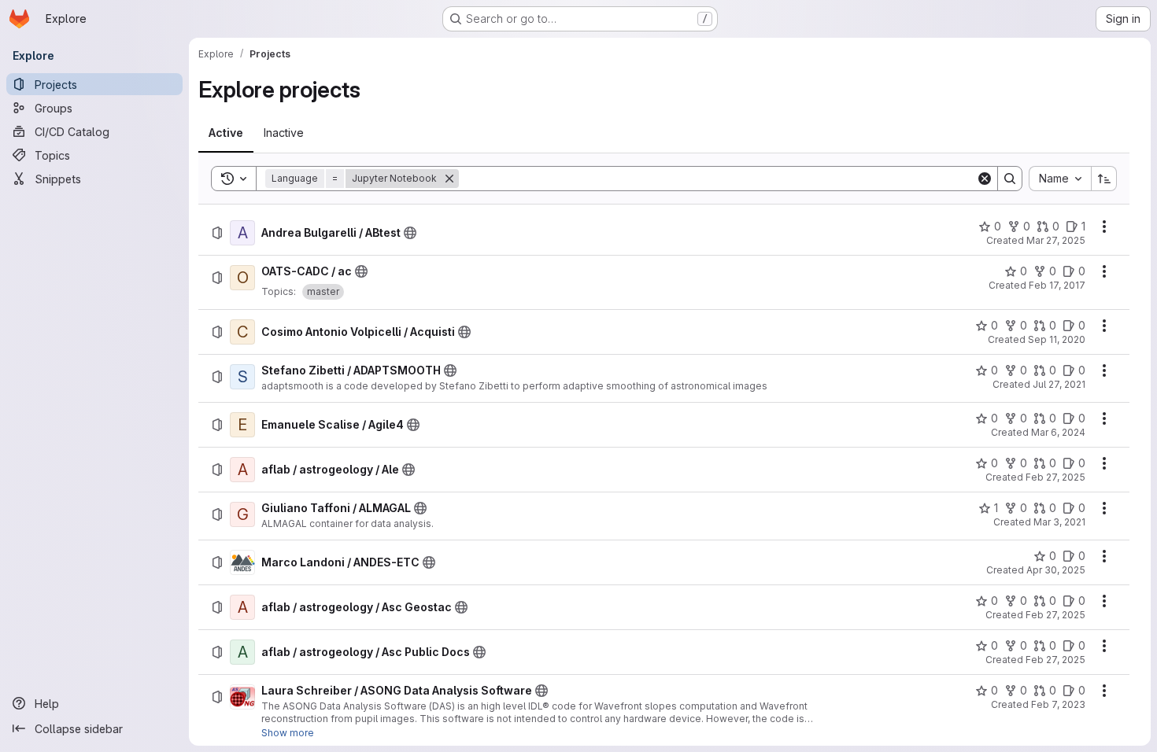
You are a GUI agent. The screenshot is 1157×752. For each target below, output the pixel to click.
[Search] (1009, 178)
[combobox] (1060, 178)
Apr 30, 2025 (1055, 570)
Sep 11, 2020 (1056, 339)
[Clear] (984, 178)
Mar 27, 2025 (1055, 240)
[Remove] (449, 178)
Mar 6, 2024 (1058, 432)
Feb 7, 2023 (1058, 704)
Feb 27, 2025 (1055, 477)
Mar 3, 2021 (1059, 522)
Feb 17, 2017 (1057, 285)
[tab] (225, 133)
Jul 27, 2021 (1059, 384)
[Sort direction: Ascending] (1104, 178)
